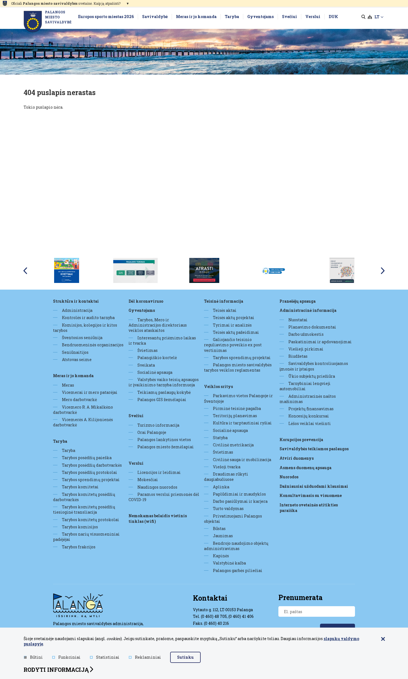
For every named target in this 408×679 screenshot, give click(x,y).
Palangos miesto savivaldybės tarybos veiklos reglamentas (238, 367)
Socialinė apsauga (154, 372)
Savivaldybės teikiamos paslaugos (314, 448)
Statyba (220, 437)
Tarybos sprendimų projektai (91, 479)
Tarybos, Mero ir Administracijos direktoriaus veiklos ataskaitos (158, 325)
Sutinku (185, 657)
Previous (25, 270)
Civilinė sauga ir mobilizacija (242, 459)
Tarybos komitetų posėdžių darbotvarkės (84, 497)
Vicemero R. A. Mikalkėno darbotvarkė (83, 409)
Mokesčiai (147, 479)
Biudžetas (298, 356)
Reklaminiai (148, 657)
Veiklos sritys (218, 386)
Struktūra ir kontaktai (76, 301)
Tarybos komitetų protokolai (90, 519)
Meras (68, 385)
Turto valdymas (228, 508)
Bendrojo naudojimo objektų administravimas (236, 546)
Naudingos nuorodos (157, 487)
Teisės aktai (224, 310)
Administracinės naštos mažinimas (307, 399)
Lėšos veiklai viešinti (309, 423)
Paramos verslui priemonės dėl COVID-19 (164, 497)
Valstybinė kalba (229, 563)
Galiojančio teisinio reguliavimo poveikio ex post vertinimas (233, 345)
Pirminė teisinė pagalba (237, 408)
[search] (363, 17)
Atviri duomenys (296, 458)
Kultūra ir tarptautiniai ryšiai (242, 423)
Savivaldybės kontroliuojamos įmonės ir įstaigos (313, 366)
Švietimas (147, 350)
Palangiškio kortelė (157, 357)
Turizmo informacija (158, 425)
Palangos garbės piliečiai (237, 570)
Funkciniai (69, 657)
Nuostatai (298, 319)
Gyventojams (142, 310)
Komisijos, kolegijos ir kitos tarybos (85, 327)
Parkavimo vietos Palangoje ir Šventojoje (238, 398)
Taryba (60, 441)
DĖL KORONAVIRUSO (146, 301)
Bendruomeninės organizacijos (93, 344)
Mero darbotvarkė (79, 399)
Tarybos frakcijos (78, 546)
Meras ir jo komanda (73, 375)
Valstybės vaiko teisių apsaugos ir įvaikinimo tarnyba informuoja (164, 382)
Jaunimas (223, 535)
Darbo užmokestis (306, 334)
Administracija (77, 310)
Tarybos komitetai (80, 486)
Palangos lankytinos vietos (164, 439)
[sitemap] (370, 17)
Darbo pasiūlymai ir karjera (240, 501)
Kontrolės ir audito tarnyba (88, 317)
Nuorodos (288, 476)
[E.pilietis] (341, 270)
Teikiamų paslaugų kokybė (164, 392)
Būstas (219, 528)
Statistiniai (107, 657)
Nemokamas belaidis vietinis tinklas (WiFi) (158, 518)
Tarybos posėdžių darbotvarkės (92, 465)
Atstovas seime (77, 359)
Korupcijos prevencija (301, 439)
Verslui (136, 463)
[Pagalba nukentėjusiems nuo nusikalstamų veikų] (135, 270)
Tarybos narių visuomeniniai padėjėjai (86, 536)
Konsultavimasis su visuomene (310, 495)
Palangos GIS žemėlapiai (161, 399)
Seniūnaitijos (75, 352)
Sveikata (146, 365)
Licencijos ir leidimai (159, 472)
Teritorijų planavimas (235, 415)
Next (382, 270)
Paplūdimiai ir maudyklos (239, 494)
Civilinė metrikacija (233, 444)
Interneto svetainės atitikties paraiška (308, 507)
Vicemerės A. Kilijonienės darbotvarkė (83, 422)
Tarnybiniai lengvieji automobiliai (305, 386)
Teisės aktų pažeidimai (236, 332)
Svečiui (136, 415)
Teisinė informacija (223, 301)
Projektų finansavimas (311, 408)
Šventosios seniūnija (82, 337)
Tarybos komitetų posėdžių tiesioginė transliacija (84, 509)
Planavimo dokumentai (312, 327)
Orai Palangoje (151, 432)
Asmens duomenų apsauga (305, 467)
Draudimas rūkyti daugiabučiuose (226, 476)
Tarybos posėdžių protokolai (89, 472)
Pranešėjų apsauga (297, 301)
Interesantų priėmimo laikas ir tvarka (162, 340)
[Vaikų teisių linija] (273, 270)
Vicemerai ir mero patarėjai (89, 392)
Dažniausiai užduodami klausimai (313, 486)
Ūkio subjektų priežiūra (311, 376)
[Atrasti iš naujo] (204, 270)
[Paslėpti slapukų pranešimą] (383, 639)
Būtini (36, 657)
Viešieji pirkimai (305, 349)
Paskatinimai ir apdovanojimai (320, 341)
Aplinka (221, 486)
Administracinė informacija (307, 310)
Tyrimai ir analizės (232, 325)
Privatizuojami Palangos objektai (233, 518)
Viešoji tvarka (226, 466)
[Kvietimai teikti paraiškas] (66, 270)
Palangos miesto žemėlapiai (165, 446)
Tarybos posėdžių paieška (87, 457)
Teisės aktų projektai (233, 317)
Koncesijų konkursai (308, 416)
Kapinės (221, 555)
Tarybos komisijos (80, 526)
